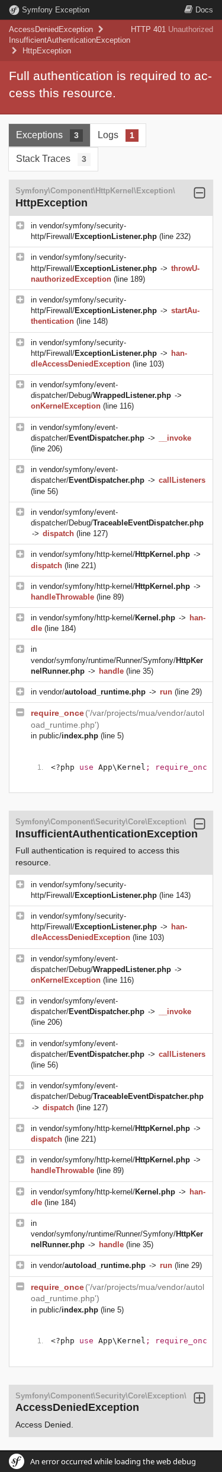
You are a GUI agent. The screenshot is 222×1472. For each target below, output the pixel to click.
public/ (68, 735)
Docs (204, 9)
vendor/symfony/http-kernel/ (114, 554)
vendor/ (92, 691)
